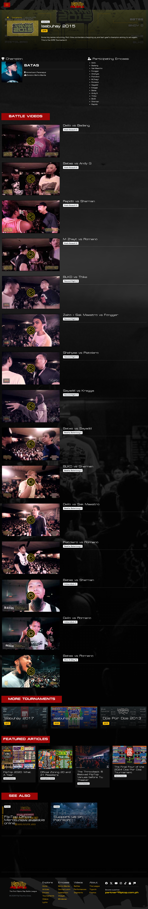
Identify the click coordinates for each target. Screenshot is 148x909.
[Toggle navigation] (7, 5)
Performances (80, 889)
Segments (78, 892)
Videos (45, 899)
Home (44, 886)
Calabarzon (63, 892)
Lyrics (45, 902)
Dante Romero (9, 778)
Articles (45, 889)
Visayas (61, 896)
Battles (77, 886)
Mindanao (62, 899)
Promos (92, 892)
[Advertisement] (74, 854)
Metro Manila (64, 886)
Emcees (45, 892)
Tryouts (92, 889)
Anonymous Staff (47, 778)
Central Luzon (64, 889)
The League (94, 886)
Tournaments (17, 17)
